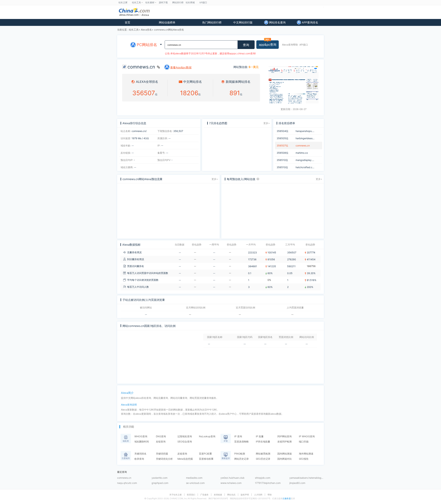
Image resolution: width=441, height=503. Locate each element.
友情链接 (218, 495)
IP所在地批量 (263, 441)
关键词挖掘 (162, 453)
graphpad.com (160, 483)
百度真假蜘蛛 (241, 441)
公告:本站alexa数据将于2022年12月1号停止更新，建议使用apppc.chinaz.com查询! (210, 53)
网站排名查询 (277, 22)
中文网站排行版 (243, 22)
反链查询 (182, 453)
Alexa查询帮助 (290, 44)
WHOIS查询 (140, 436)
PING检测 (239, 453)
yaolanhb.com (159, 478)
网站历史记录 (241, 458)
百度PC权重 (205, 453)
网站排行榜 (177, 2)
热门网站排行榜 (212, 22)
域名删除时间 (141, 441)
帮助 (270, 495)
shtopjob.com (262, 478)
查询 (246, 45)
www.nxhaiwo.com (231, 483)
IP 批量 (260, 436)
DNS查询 (161, 436)
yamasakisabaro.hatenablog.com (306, 478)
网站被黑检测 (263, 453)
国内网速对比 (284, 458)
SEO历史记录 (263, 458)
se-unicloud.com (195, 483)
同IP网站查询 (284, 436)
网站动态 (231, 495)
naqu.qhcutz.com (127, 483)
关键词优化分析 (164, 458)
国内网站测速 (284, 453)
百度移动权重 (206, 458)
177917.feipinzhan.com (268, 483)
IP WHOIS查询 (307, 436)
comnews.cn (124, 478)
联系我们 (191, 495)
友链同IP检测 (284, 441)
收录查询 (139, 458)
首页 (127, 22)
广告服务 (204, 495)
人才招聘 (258, 495)
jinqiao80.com (297, 483)
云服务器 (287, 498)
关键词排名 (140, 453)
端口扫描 (304, 441)
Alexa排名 (146, 29)
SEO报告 (304, 458)
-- (146, 314)
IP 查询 (238, 436)
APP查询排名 (309, 22)
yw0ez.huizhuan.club (232, 478)
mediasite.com (194, 478)
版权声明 (245, 495)
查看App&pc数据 (181, 67)
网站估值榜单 (167, 22)
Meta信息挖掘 (185, 458)
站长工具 (134, 29)
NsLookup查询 (207, 436)
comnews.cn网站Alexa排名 (169, 29)
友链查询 (161, 441)
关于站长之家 (175, 495)
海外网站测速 (306, 453)
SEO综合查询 (184, 441)
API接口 (303, 44)
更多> (266, 123)
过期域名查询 (184, 436)
